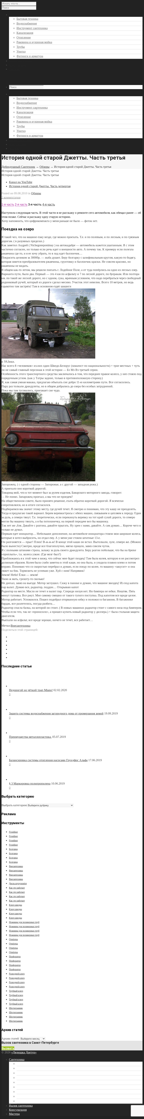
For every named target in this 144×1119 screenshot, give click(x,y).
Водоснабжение (26, 23)
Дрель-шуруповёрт (18, 883)
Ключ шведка (15, 905)
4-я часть (48, 204)
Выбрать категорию (14, 805)
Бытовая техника (27, 18)
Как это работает (17, 888)
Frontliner (13, 832)
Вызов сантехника (21, 140)
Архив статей (10, 1038)
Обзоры (45, 166)
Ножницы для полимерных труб (24, 922)
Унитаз (21, 51)
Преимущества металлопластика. (30, 736)
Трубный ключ (16, 991)
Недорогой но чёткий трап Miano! (31, 690)
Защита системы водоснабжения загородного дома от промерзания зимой (56, 713)
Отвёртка (13, 939)
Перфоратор (15, 956)
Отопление (23, 37)
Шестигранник (16, 1008)
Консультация (18, 144)
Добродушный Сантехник (18, 166)
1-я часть (8, 204)
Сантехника (16, 1059)
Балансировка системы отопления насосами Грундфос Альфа (48, 760)
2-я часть (21, 204)
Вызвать (8, 1048)
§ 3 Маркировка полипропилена (29, 783)
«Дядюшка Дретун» (24, 1052)
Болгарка (13, 849)
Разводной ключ (17, 974)
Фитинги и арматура (29, 56)
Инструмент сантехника (32, 28)
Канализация (24, 32)
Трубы (20, 46)
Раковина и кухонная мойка (34, 42)
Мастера (14, 148)
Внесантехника (20, 625)
